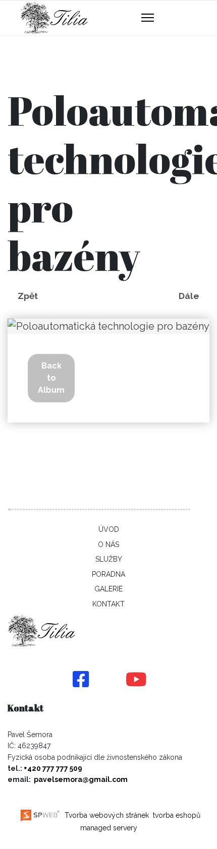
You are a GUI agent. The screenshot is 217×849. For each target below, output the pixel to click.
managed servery (108, 828)
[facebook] (81, 680)
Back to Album (51, 378)
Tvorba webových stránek (106, 815)
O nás (108, 544)
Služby (108, 559)
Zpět (28, 296)
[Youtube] (136, 680)
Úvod (108, 529)
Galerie (108, 589)
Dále (189, 296)
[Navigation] (147, 18)
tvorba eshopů (175, 815)
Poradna (108, 574)
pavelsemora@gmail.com (81, 779)
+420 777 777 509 (53, 768)
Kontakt (108, 604)
